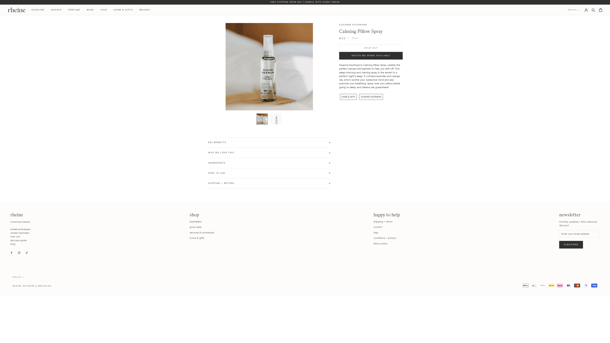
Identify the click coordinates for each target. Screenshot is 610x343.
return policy (380, 243)
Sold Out (371, 48)
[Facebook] (11, 252)
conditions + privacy (384, 238)
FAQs (375, 233)
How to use (216, 173)
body (90, 10)
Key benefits (217, 142)
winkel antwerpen (20, 229)
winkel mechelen (19, 233)
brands (145, 10)
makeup (56, 10)
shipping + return (383, 222)
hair (104, 10)
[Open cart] (600, 10)
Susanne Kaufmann (353, 25)
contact (377, 227)
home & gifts (123, 10)
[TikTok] (27, 252)
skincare (37, 10)
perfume (74, 10)
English (572, 10)
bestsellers (196, 222)
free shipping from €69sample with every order (305, 2)
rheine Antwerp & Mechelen (32, 286)
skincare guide (18, 240)
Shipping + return (221, 183)
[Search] (593, 10)
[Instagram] (19, 252)
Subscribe (571, 245)
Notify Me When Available (371, 56)
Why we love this (221, 153)
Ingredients (217, 163)
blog (12, 244)
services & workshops (202, 233)
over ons (15, 236)
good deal (195, 227)
